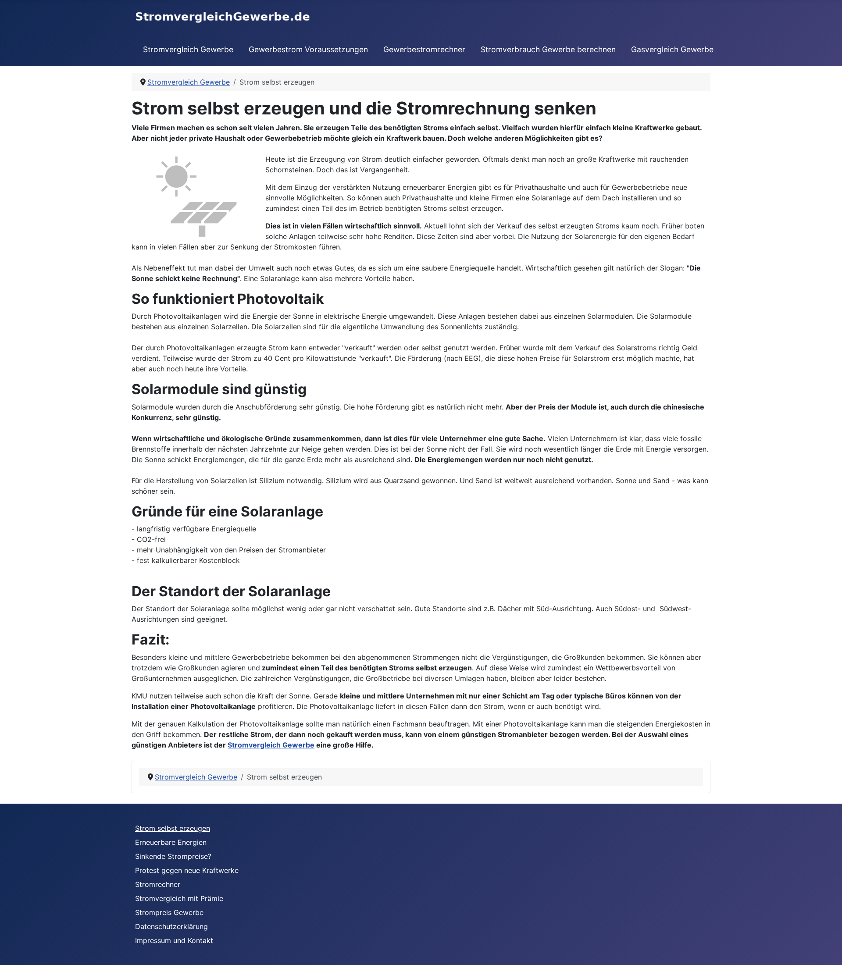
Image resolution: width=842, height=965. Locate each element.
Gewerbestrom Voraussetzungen (308, 49)
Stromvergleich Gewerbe (188, 49)
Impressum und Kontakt (174, 940)
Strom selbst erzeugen (172, 828)
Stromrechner (157, 884)
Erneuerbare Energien (171, 842)
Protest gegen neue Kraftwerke (187, 870)
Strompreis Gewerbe (169, 912)
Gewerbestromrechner (424, 49)
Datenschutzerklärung (171, 926)
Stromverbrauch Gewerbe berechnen (548, 49)
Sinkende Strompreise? (173, 856)
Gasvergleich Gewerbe (672, 49)
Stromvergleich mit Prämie (179, 898)
